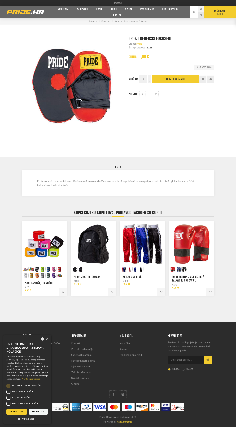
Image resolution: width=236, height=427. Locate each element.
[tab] (118, 167)
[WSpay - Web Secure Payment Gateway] (60, 410)
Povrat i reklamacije (82, 349)
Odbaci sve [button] (38, 411)
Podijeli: (133, 94)
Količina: (133, 79)
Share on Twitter (142, 94)
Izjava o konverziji (81, 366)
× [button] (47, 339)
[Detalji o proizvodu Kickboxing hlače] (142, 244)
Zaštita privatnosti (81, 372)
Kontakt (75, 343)
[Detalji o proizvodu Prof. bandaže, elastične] (44, 244)
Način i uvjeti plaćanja (83, 360)
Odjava (189, 369)
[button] (27, 419)
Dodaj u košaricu (175, 79)
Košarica (219, 12)
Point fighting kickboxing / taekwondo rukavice (188, 278)
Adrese (123, 349)
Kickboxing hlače (133, 277)
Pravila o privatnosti (31, 378)
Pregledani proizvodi (130, 354)
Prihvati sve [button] (17, 411)
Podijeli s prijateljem (210, 79)
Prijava (203, 9)
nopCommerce (125, 421)
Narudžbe (124, 343)
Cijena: (133, 57)
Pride (139, 43)
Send (208, 360)
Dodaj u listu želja (202, 79)
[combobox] (42, 339)
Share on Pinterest (156, 94)
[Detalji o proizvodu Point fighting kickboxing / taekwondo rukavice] (191, 244)
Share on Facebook (149, 94)
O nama (75, 383)
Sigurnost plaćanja (81, 354)
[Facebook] (113, 394)
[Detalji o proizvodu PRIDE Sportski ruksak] (93, 244)
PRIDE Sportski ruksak (87, 277)
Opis (118, 167)
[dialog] (27, 379)
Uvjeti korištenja (80, 377)
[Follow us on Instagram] (123, 394)
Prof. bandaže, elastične (39, 283)
